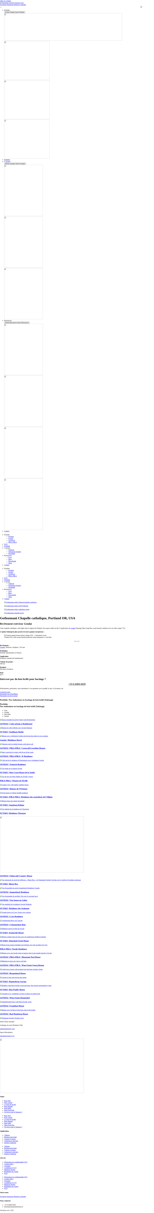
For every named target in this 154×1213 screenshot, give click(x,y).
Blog (10, 559)
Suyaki (10, 538)
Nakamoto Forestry (14, 552)
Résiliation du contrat (11, 1171)
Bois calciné (8, 1103)
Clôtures (7, 1135)
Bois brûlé (7, 1108)
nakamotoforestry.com (7, 1029)
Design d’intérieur (10, 1143)
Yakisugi (11, 550)
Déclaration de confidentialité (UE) (15, 1162)
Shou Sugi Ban (9, 1110)
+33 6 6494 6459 (77, 684)
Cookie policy (9, 1164)
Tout (5, 710)
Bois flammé (8, 1106)
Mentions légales (9, 1170)
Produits (11, 537)
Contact (6, 565)
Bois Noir (7, 1101)
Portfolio (7, 546)
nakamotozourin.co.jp (7, 1036)
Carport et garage (10, 1139)
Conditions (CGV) (10, 1168)
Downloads (12, 561)
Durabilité (11, 554)
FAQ (6, 544)
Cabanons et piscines (11, 1141)
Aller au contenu (5, 1)
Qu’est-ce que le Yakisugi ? (13, 1112)
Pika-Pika (7, 714)
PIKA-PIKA (12, 542)
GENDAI (11, 540)
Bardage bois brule (10, 1137)
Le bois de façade (10, 1104)
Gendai (73, 628)
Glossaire (7, 1166)
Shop (10, 563)
